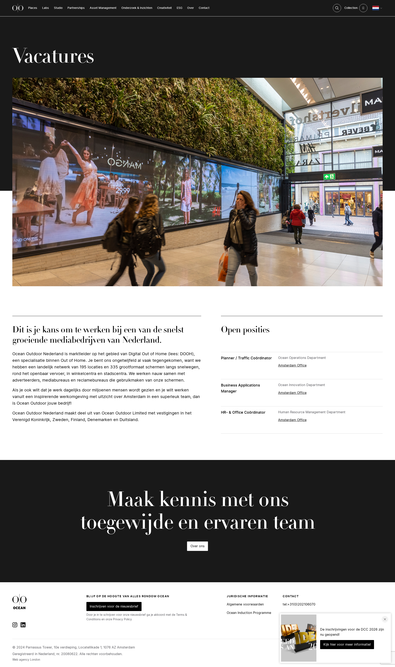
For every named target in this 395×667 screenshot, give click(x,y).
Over (190, 8)
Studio (58, 8)
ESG (179, 8)
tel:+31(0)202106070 (299, 604)
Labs (45, 8)
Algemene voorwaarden (245, 604)
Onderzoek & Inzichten (136, 8)
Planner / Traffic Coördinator (246, 358)
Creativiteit (164, 8)
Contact (204, 8)
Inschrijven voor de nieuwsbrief (114, 606)
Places (32, 8)
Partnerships (76, 8)
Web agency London (26, 659)
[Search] (337, 8)
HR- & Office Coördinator (243, 412)
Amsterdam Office (292, 365)
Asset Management (103, 8)
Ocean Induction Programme (249, 613)
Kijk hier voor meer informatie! (347, 644)
